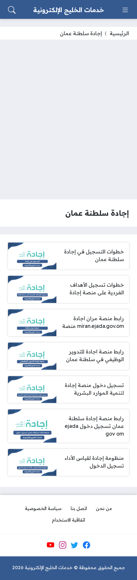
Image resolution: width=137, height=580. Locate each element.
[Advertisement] (68, 119)
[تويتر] (74, 545)
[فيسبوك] (86, 545)
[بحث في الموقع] (11, 10)
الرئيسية (119, 33)
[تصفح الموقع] (125, 10)
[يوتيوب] (51, 545)
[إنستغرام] (62, 545)
